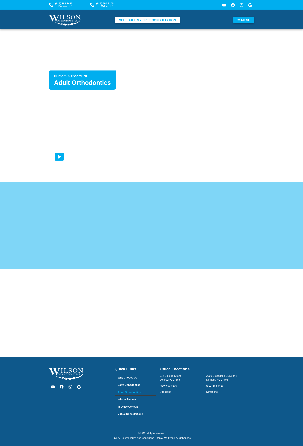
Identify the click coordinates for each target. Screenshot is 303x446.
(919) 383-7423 (63, 3)
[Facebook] (233, 5)
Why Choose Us (127, 377)
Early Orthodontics (129, 385)
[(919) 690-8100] (92, 5)
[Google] (250, 5)
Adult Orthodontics (129, 392)
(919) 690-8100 (104, 3)
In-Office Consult (128, 406)
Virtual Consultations (130, 414)
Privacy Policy (120, 438)
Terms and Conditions (142, 438)
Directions (165, 392)
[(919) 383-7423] (51, 5)
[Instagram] (241, 5)
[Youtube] (224, 5)
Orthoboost (185, 438)
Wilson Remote (127, 399)
